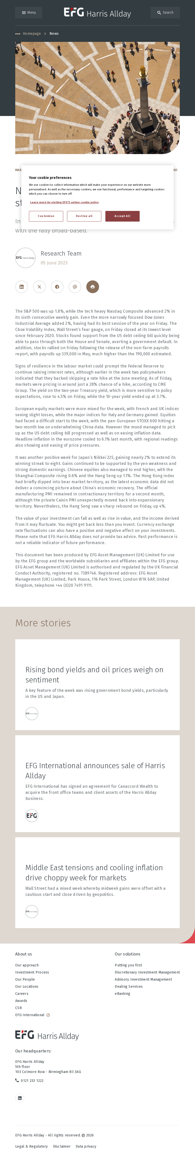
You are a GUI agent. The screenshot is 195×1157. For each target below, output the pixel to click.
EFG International (29, 1015)
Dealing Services (129, 986)
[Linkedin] (21, 286)
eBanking (122, 994)
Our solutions (127, 954)
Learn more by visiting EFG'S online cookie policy (64, 202)
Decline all (84, 216)
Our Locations (26, 986)
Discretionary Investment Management (147, 972)
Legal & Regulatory (31, 1146)
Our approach (27, 965)
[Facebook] (57, 286)
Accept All (122, 216)
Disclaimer (62, 1146)
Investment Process (32, 972)
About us (23, 954)
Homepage (32, 33)
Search (168, 12)
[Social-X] (39, 286)
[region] (97, 197)
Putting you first (128, 965)
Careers (21, 994)
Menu (31, 12)
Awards (21, 1001)
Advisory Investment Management (143, 979)
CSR (18, 1008)
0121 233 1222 (32, 1081)
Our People (25, 979)
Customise (46, 216)
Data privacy (86, 1146)
